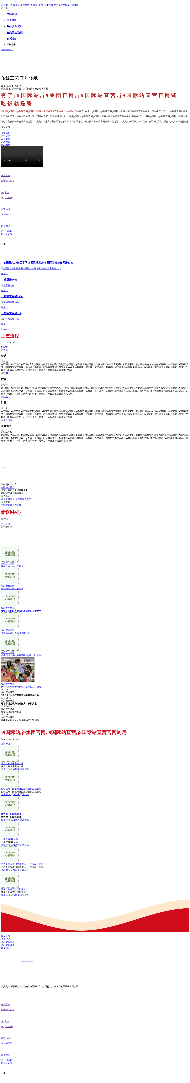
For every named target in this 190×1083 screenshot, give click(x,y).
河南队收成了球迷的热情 (13, 889)
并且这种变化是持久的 (12, 763)
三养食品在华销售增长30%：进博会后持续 (22, 864)
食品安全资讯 (15, 26)
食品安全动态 (15, 32)
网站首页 (12, 13)
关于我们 (12, 20)
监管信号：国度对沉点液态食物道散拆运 (21, 788)
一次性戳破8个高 (9, 839)
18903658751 (7, 49)
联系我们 (12, 38)
